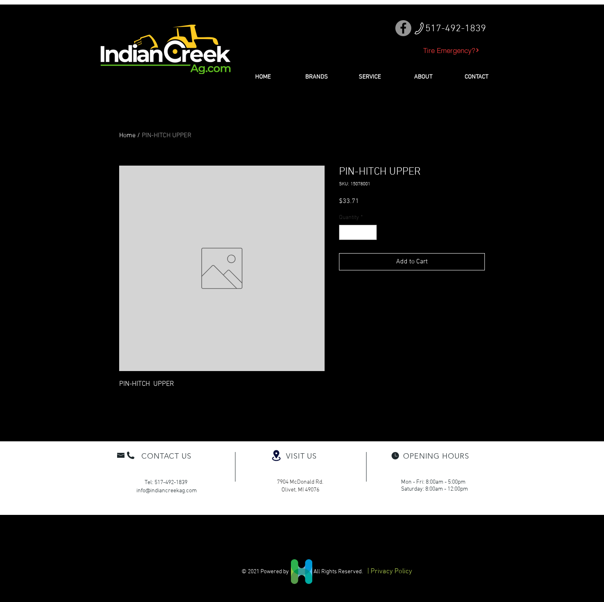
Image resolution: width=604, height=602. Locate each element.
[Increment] (370, 232)
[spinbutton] (357, 232)
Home (127, 135)
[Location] (276, 455)
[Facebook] (403, 28)
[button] (316, 77)
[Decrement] (345, 232)
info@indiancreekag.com (166, 490)
